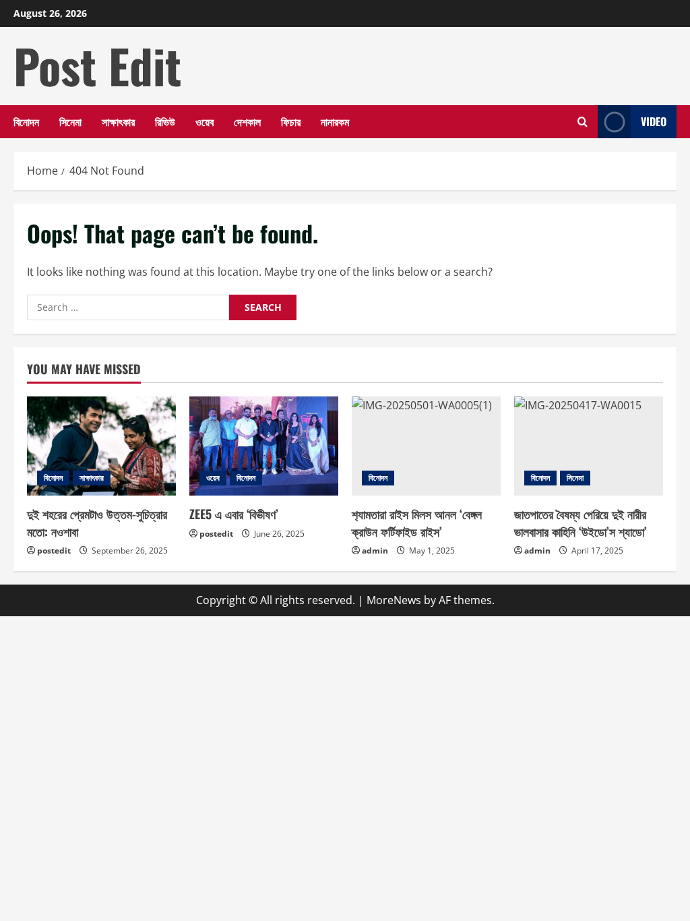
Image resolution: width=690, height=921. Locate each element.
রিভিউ (165, 121)
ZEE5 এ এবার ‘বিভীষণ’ (233, 514)
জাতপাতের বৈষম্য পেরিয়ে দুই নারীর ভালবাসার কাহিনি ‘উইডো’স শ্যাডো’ (580, 522)
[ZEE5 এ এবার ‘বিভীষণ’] (263, 446)
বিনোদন (26, 121)
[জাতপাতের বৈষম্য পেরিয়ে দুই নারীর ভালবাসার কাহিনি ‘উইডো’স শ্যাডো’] (588, 446)
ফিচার (291, 121)
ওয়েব (204, 121)
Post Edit (97, 65)
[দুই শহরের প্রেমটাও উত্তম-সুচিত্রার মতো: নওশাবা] (101, 446)
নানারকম (335, 121)
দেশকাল (247, 121)
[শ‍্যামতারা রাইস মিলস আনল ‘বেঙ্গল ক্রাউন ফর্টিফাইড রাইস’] (426, 446)
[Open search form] (582, 122)
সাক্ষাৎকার (118, 121)
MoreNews (394, 600)
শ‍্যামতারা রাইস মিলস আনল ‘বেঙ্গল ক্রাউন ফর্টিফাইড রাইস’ (417, 522)
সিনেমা (70, 121)
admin (375, 550)
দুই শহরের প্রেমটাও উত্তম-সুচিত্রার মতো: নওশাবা (97, 522)
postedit (54, 550)
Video (653, 121)
